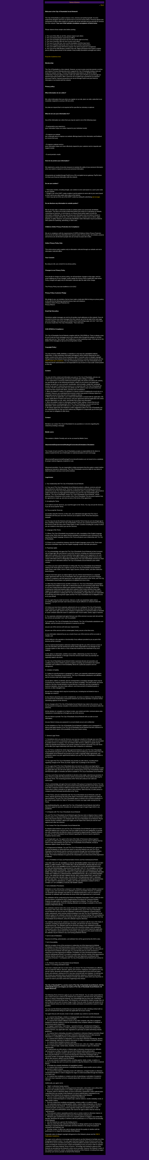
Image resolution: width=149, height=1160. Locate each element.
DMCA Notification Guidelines (54, 361)
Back (102, 5)
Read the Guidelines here (53, 56)
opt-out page (96, 197)
